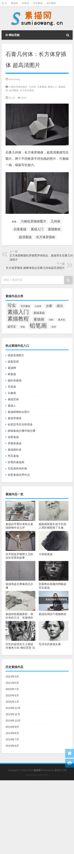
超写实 (11, 326)
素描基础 (39, 312)
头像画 (12, 393)
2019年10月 (13, 720)
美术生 (61, 319)
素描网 (12, 367)
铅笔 (23, 327)
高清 (54, 327)
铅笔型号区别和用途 (20, 424)
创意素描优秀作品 (19, 474)
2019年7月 (12, 739)
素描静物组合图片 (19, 411)
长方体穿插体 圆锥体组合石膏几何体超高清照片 (35, 267)
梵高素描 (13, 455)
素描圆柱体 (15, 449)
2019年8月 (12, 733)
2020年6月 (12, 695)
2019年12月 (13, 708)
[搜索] (68, 35)
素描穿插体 (15, 418)
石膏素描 (42, 86)
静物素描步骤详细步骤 (21, 430)
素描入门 (52, 86)
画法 (60, 306)
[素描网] (37, 18)
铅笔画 (25, 3)
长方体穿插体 (27, 90)
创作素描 (51, 3)
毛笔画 (12, 386)
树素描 (12, 374)
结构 (51, 320)
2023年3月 (12, 676)
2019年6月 (12, 745)
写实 (11, 305)
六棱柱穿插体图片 (18, 86)
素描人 (12, 405)
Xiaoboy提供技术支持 (37, 775)
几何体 (32, 86)
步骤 (49, 306)
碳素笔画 (13, 361)
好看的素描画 (16, 462)
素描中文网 (61, 770)
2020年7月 (12, 689)
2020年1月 (12, 701)
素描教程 (54, 229)
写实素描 (37, 3)
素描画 (14, 3)
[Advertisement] (37, 817)
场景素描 (13, 437)
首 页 (4, 3)
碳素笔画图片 (16, 355)
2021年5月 (12, 682)
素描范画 (13, 399)
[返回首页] (69, 753)
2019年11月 (13, 714)
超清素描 (14, 90)
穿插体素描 (15, 443)
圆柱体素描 (15, 380)
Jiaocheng (14, 79)
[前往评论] (69, 763)
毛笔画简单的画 (17, 468)
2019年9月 (12, 726)
